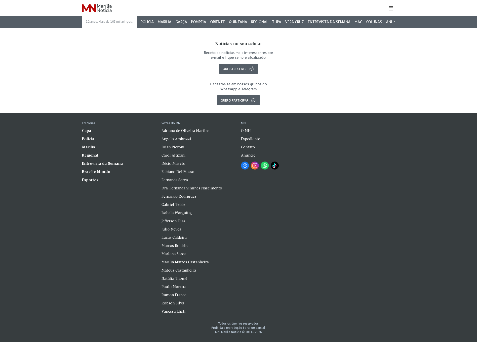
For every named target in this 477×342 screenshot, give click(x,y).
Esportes (90, 180)
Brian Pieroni (172, 147)
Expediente (250, 139)
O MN (246, 131)
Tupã (276, 22)
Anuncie (393, 22)
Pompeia (198, 22)
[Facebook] (245, 166)
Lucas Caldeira (174, 238)
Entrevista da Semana (329, 22)
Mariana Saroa (173, 254)
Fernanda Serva (174, 180)
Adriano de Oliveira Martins (185, 131)
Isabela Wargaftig (176, 213)
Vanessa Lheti (173, 312)
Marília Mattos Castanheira (185, 262)
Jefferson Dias (173, 221)
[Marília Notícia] (97, 8)
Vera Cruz (294, 22)
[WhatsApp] (265, 166)
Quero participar (234, 100)
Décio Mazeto (173, 164)
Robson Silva (172, 303)
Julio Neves (171, 229)
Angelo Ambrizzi (176, 139)
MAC (358, 22)
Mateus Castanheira (178, 271)
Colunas (374, 22)
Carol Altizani (173, 156)
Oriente (217, 22)
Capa (86, 131)
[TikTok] (275, 166)
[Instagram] (255, 166)
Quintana (238, 22)
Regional (259, 22)
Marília (164, 22)
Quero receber (234, 69)
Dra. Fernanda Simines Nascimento (191, 188)
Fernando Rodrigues (179, 197)
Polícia (147, 22)
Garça (181, 22)
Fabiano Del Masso (177, 172)
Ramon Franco (174, 295)
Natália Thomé (174, 279)
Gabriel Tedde (173, 205)
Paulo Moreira (173, 287)
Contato (248, 147)
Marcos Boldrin (174, 246)
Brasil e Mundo (96, 172)
